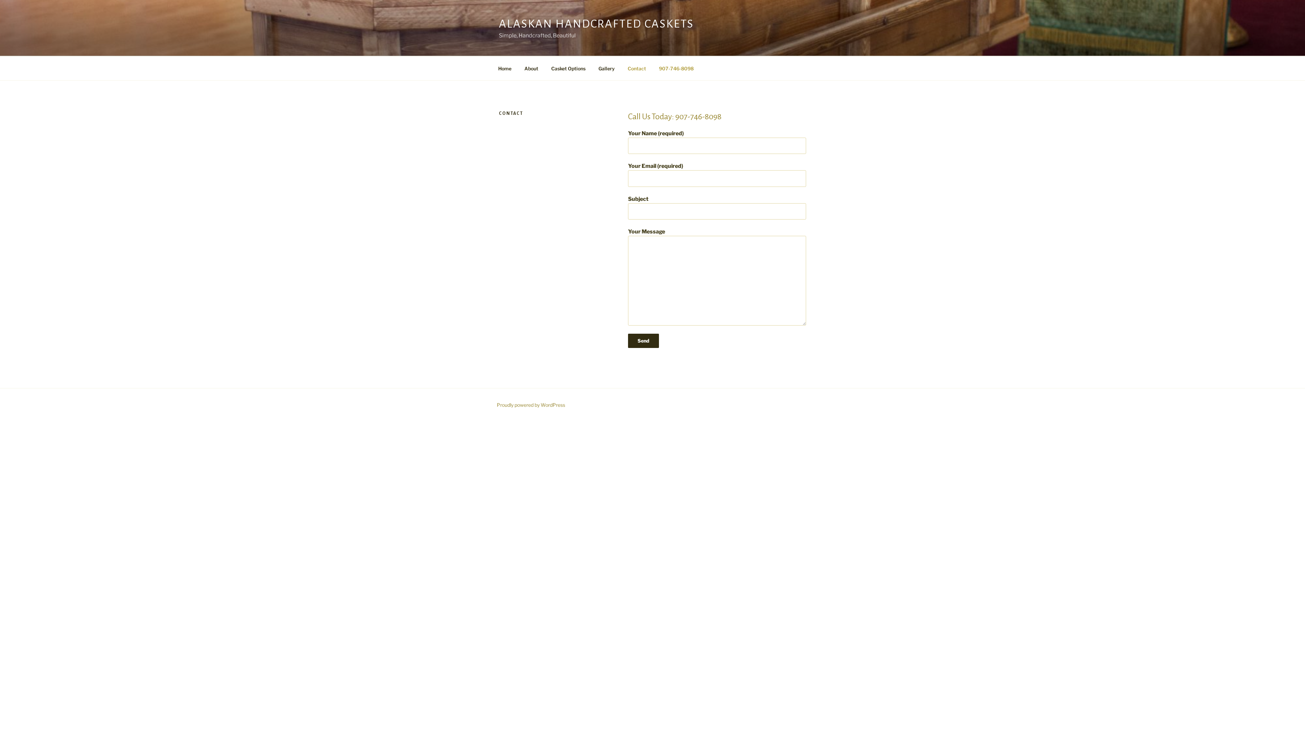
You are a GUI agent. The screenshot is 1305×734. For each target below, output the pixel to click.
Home (504, 68)
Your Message (646, 231)
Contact (637, 68)
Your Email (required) (655, 166)
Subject (638, 199)
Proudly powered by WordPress (531, 405)
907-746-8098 (676, 68)
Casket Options (568, 68)
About (531, 68)
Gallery (606, 68)
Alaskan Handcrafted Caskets (596, 24)
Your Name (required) (656, 133)
